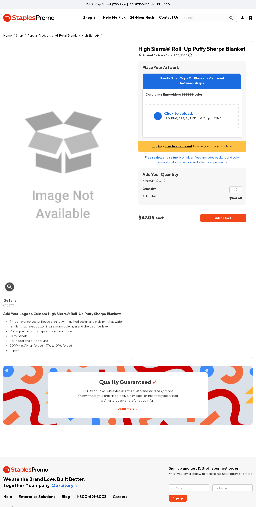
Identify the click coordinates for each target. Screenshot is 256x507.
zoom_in (9, 287)
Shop (90, 18)
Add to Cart (223, 218)
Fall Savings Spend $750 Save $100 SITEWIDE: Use (128, 4)
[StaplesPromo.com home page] (28, 18)
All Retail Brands (66, 35)
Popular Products (39, 35)
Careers (120, 497)
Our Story (62, 485)
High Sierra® (90, 35)
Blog (66, 497)
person (242, 17)
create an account (178, 146)
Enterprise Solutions (36, 497)
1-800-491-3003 (91, 497)
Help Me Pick (114, 17)
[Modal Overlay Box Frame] (211, 490)
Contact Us (169, 17)
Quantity (149, 189)
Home (7, 35)
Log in (156, 146)
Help (7, 497)
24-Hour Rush (142, 17)
